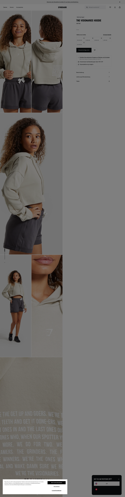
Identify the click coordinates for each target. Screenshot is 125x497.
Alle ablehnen (57, 486)
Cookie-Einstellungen (56, 490)
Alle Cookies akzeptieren (56, 482)
